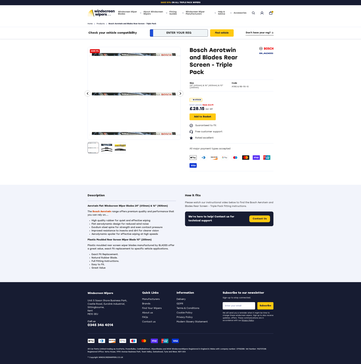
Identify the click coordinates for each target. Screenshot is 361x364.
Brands (146, 304)
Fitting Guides (173, 13)
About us (147, 313)
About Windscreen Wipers (153, 13)
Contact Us (260, 219)
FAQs (145, 317)
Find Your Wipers (152, 308)
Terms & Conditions (188, 308)
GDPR (180, 304)
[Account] (262, 13)
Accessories (240, 13)
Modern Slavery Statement (192, 322)
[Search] (253, 13)
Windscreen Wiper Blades (127, 13)
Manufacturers (151, 299)
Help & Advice (221, 13)
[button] (132, 197)
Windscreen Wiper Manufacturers (195, 13)
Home (90, 24)
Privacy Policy (248, 320)
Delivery (181, 299)
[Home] (101, 12)
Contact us (149, 322)
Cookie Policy (184, 313)
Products (101, 24)
